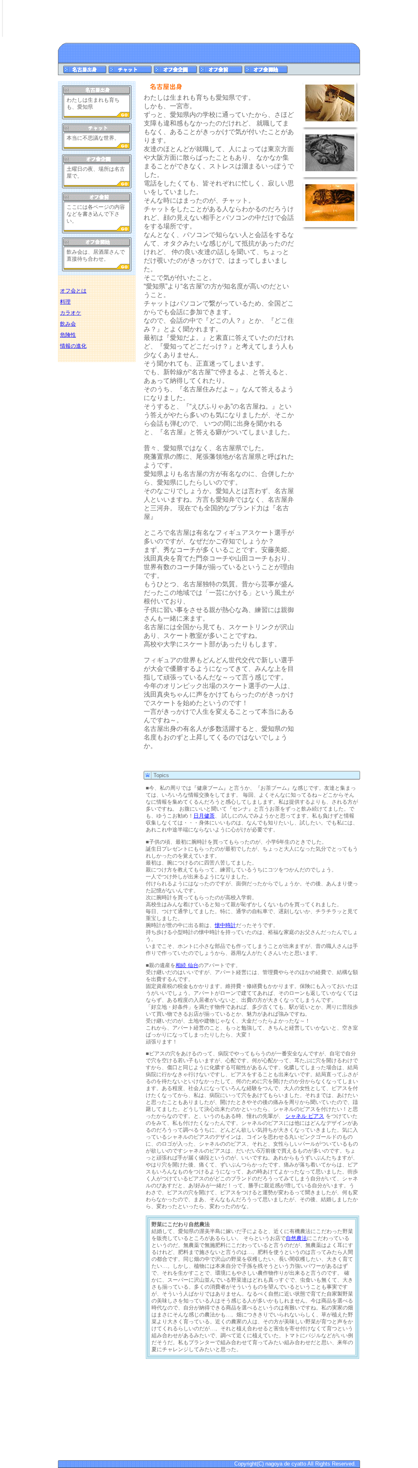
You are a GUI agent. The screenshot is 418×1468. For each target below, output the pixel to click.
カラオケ (70, 313)
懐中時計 (225, 925)
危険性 (68, 335)
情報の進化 (73, 346)
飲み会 (68, 324)
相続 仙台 (187, 965)
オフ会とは (73, 291)
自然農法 (296, 1238)
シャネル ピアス (304, 1116)
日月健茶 (204, 816)
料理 (65, 302)
